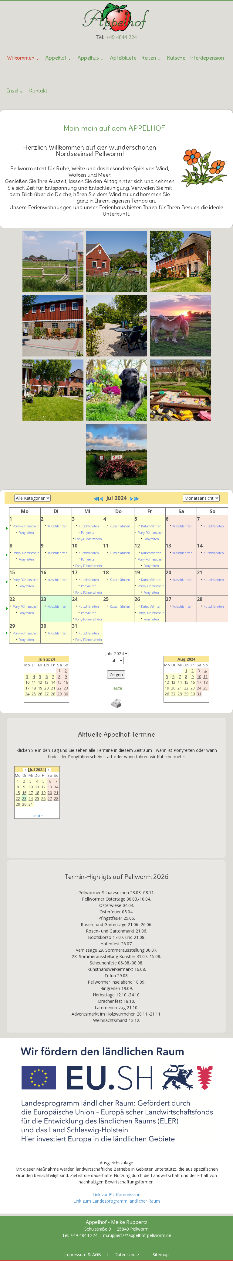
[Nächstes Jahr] (136, 498)
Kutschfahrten (57, 526)
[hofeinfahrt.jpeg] (116, 454)
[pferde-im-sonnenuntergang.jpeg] (180, 325)
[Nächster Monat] (131, 498)
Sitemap (161, 1254)
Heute (116, 688)
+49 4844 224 (121, 37)
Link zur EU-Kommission (116, 1194)
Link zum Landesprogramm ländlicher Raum (116, 1201)
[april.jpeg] (116, 390)
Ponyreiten (26, 532)
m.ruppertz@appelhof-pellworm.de (137, 1235)
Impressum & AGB (82, 1254)
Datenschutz (126, 1254)
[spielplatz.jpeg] (180, 390)
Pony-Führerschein (26, 526)
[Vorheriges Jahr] (96, 498)
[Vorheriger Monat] (101, 498)
